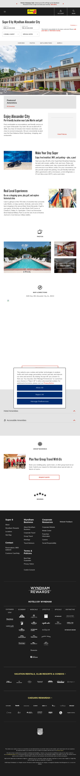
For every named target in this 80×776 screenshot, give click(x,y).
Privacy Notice (29, 564)
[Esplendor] (46, 623)
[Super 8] (21, 623)
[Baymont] (33, 644)
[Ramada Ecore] (33, 657)
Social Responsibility (49, 543)
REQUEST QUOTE (44, 477)
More (59, 43)
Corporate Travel (29, 533)
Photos (32, 43)
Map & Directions (46, 43)
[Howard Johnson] (21, 637)
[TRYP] (46, 616)
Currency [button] (73, 25)
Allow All (39, 388)
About (7, 525)
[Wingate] (33, 623)
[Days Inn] (21, 616)
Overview (21, 43)
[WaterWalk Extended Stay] (9, 626)
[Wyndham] (58, 616)
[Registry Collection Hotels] (70, 616)
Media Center (46, 530)
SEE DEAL (54, 4)
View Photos (65, 266)
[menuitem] (5, 11)
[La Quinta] (33, 616)
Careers (45, 540)
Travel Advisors (29, 543)
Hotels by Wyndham (40, 602)
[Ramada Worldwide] (33, 650)
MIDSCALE (34, 609)
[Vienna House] (46, 637)
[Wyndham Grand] (70, 630)
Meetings (27, 540)
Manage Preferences (40, 401)
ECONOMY (22, 609)
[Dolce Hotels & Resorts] (70, 623)
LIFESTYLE (46, 609)
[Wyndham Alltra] (46, 644)
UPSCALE (58, 609)
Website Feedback (66, 522)
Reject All (40, 395)
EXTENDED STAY (10, 611)
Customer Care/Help (12, 553)
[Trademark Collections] (58, 623)
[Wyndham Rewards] (40, 590)
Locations (8, 531)
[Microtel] (21, 630)
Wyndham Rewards (12, 528)
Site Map (8, 535)
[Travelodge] (21, 644)
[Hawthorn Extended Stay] (9, 620)
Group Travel (28, 536)
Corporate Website (48, 527)
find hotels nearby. (55, 30)
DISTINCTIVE (70, 609)
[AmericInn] (33, 637)
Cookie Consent (29, 570)
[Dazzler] (46, 630)
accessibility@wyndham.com (11, 754)
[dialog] (40, 388)
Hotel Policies (62, 134)
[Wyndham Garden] (33, 630)
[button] (17, 3)
